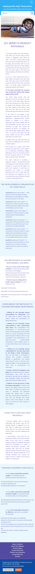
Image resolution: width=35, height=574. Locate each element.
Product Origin (17, 548)
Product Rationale (17, 550)
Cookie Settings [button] (8, 569)
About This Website (17, 546)
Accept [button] (18, 569)
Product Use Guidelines (17, 552)
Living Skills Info (17, 554)
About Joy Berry (17, 544)
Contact (17, 556)
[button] (3, 2)
